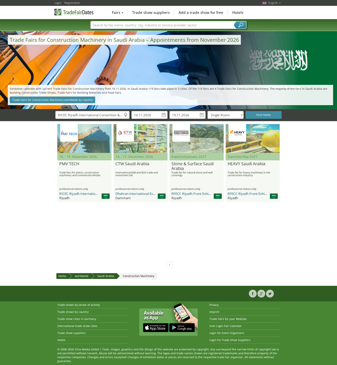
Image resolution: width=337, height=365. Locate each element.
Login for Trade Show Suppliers (229, 340)
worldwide (82, 276)
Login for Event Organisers (226, 333)
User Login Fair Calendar (225, 326)
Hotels (237, 12)
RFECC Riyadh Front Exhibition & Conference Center (210, 193)
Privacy (214, 305)
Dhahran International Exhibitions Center (146, 193)
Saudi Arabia (105, 276)
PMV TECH (69, 163)
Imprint (214, 312)
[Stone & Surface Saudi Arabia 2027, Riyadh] (196, 138)
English (273, 3)
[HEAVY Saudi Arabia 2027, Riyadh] (253, 138)
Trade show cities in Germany (76, 319)
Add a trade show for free (201, 12)
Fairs (116, 12)
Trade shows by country (73, 312)
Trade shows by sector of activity (78, 305)
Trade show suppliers (151, 12)
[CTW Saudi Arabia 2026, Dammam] (141, 138)
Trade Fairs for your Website (228, 319)
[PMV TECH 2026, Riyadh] (84, 138)
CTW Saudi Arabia (132, 163)
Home (62, 276)
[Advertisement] (168, 230)
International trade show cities (77, 326)
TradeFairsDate (73, 12)
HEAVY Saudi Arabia (246, 163)
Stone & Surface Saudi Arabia (192, 166)
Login (57, 3)
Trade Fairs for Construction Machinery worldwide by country (52, 100)
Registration (72, 3)
